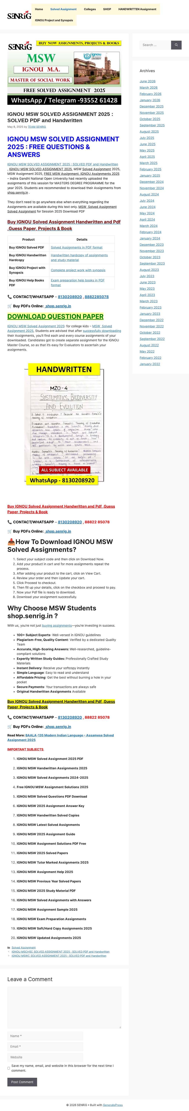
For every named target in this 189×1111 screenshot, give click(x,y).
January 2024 (150, 238)
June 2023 (148, 282)
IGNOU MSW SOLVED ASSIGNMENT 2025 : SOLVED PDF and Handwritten (62, 164)
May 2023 (147, 289)
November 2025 (152, 113)
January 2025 (150, 175)
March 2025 (148, 163)
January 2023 (150, 314)
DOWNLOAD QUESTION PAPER (55, 316)
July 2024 (147, 201)
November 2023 (152, 251)
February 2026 (150, 94)
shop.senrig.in (17, 192)
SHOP (107, 9)
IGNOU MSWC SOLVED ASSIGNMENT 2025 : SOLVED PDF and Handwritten (59, 955)
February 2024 (150, 232)
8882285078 (97, 297)
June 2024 (148, 207)
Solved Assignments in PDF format (76, 247)
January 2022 (150, 364)
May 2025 (147, 150)
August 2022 (149, 345)
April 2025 (147, 157)
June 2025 (147, 144)
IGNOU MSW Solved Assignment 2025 (35, 326)
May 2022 (147, 351)
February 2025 (150, 169)
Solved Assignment (63, 9)
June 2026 (148, 81)
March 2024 (149, 226)
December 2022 (152, 320)
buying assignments (57, 625)
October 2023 (150, 257)
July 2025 (147, 138)
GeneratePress (113, 1105)
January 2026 (150, 100)
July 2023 (147, 276)
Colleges (90, 9)
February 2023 (150, 307)
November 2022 (152, 326)
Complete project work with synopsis (78, 270)
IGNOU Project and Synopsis (54, 20)
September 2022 (152, 339)
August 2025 (149, 131)
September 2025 (152, 125)
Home (39, 9)
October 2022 (150, 332)
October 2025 (150, 119)
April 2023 (147, 295)
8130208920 (70, 297)
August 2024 (149, 194)
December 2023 (152, 245)
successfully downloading (102, 331)
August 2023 (149, 270)
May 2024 (147, 213)
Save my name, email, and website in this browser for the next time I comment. (62, 1068)
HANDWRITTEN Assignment (137, 9)
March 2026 (149, 87)
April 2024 (147, 219)
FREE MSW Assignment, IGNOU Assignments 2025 (81, 174)
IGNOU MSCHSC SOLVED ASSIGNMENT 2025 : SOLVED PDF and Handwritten (60, 951)
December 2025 (152, 106)
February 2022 (150, 358)
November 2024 (152, 188)
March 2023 (149, 301)
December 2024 (152, 182)
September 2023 (152, 263)
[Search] (176, 45)
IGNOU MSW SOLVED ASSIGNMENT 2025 (40, 169)
